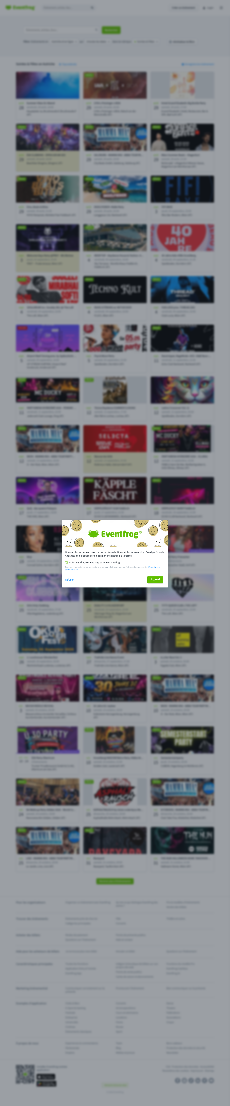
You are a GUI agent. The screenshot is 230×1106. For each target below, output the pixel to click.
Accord (155, 579)
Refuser (69, 579)
